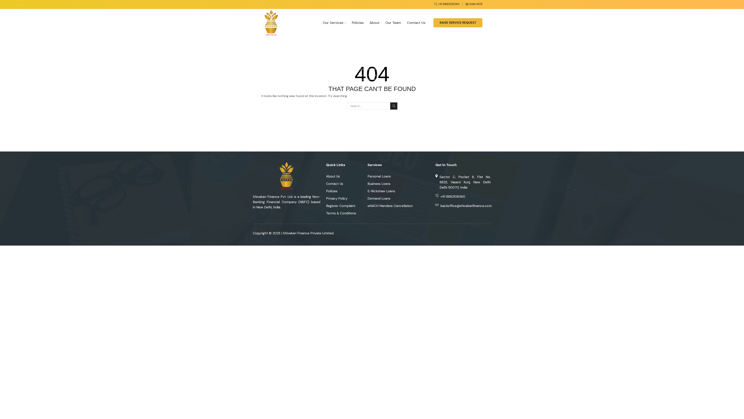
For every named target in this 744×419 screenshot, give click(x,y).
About (374, 22)
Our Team (393, 22)
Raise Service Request (458, 23)
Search (393, 106)
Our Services (333, 22)
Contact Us (416, 22)
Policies (358, 22)
